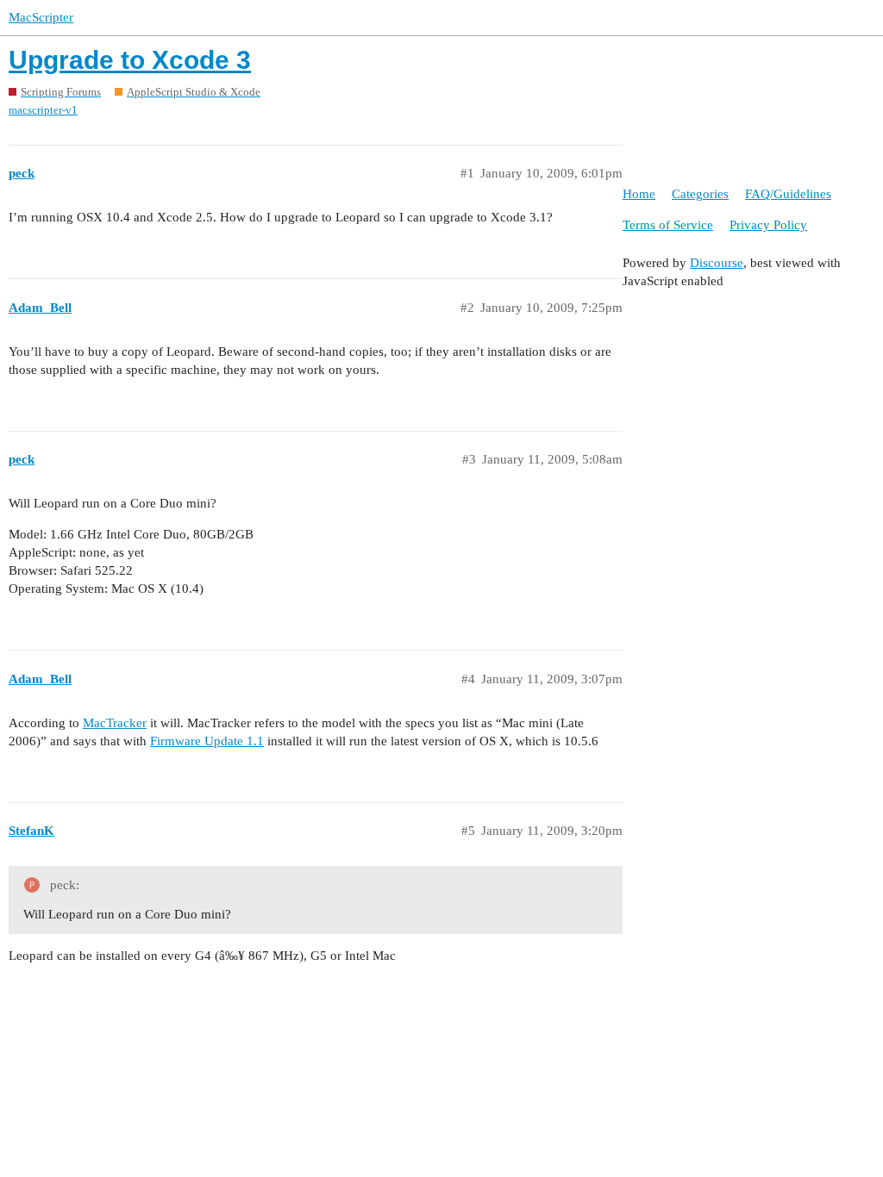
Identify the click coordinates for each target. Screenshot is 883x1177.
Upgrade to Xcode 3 (130, 60)
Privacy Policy (768, 225)
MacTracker (115, 723)
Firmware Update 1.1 (207, 741)
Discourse (716, 263)
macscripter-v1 (43, 109)
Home (639, 194)
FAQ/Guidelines (788, 194)
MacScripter (41, 17)
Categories (700, 194)
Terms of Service (668, 225)
